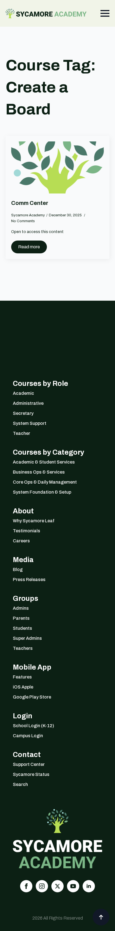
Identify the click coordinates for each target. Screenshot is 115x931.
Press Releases (29, 579)
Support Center (29, 764)
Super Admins (27, 638)
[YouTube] (73, 886)
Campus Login (28, 735)
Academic (23, 393)
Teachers (23, 648)
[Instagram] (42, 886)
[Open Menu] (104, 13)
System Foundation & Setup (42, 492)
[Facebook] (26, 886)
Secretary (23, 413)
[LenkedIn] (89, 886)
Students (22, 628)
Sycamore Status (31, 774)
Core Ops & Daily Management (45, 482)
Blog (18, 569)
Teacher (21, 433)
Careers (21, 540)
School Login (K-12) (33, 725)
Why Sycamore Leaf (33, 520)
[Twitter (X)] (57, 886)
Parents (21, 618)
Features (22, 677)
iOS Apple (23, 687)
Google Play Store (32, 697)
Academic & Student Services (44, 462)
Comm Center (29, 203)
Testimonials (26, 530)
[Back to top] (101, 917)
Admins (21, 608)
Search (20, 784)
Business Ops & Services (39, 472)
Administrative (28, 403)
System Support (29, 423)
